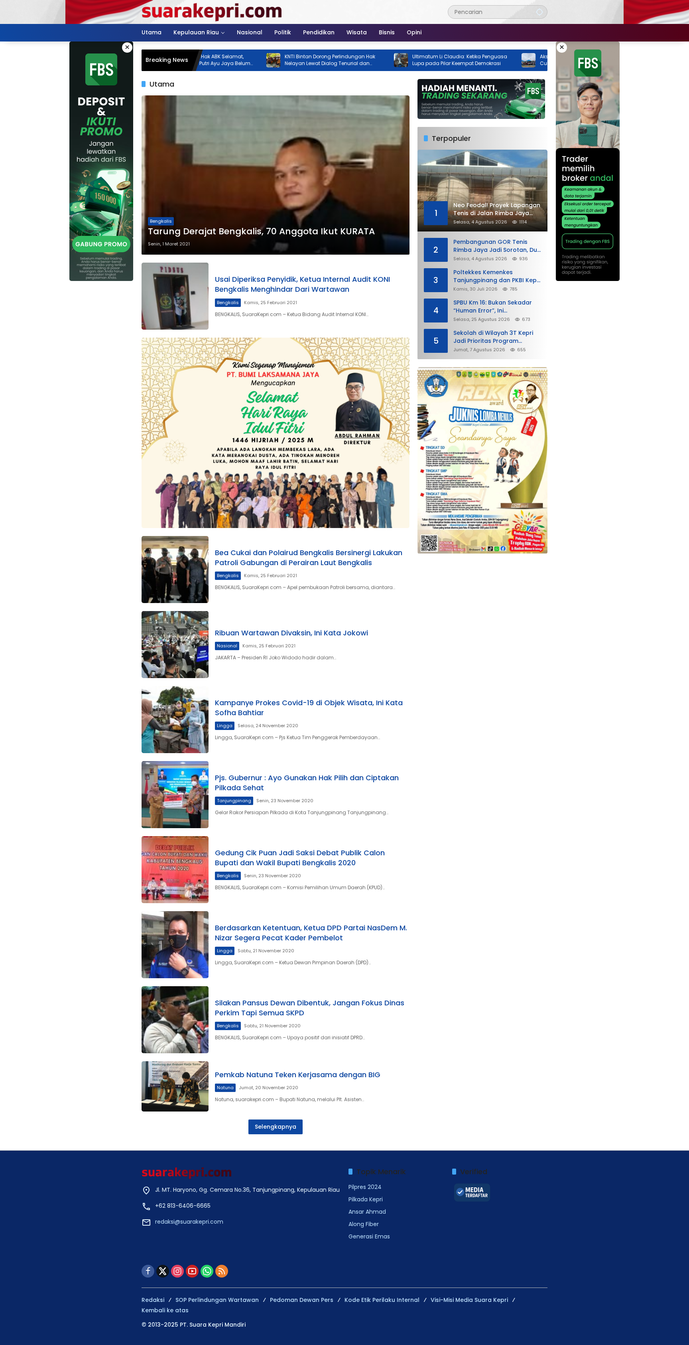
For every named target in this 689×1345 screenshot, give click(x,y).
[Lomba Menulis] (482, 460)
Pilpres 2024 (365, 1187)
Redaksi (153, 1300)
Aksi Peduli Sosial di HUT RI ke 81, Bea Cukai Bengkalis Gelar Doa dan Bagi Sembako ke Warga (525, 60)
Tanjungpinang (234, 800)
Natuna (225, 1087)
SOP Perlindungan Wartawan (217, 1300)
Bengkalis (161, 221)
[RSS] (221, 1271)
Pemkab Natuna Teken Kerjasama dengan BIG (297, 1075)
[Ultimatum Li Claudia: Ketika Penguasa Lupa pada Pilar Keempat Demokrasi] (342, 60)
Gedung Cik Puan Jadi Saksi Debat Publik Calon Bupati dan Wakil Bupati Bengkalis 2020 (300, 858)
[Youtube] (192, 1271)
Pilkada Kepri (365, 1199)
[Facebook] (148, 1271)
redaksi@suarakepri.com (189, 1222)
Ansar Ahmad (367, 1212)
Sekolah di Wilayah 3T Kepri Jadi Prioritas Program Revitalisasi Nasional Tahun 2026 (493, 337)
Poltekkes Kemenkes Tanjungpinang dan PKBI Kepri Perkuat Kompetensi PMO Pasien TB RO (496, 276)
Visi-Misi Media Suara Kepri (469, 1300)
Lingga (224, 725)
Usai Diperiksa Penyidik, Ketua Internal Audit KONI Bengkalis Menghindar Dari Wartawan (302, 284)
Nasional (227, 646)
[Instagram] (177, 1271)
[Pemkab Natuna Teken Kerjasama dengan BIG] (175, 1086)
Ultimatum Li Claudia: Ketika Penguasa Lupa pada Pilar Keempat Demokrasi (400, 60)
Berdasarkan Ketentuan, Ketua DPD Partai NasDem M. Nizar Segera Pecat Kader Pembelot (311, 933)
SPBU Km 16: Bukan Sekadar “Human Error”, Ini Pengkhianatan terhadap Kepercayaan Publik (492, 306)
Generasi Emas (369, 1236)
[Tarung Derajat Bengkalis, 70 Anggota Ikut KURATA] (275, 175)
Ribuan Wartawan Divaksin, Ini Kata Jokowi (291, 633)
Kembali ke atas (165, 1310)
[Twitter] (162, 1271)
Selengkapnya (275, 1127)
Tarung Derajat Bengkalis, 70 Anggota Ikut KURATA (261, 231)
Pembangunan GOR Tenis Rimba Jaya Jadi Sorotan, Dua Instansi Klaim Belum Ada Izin (497, 246)
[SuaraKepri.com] (212, 12)
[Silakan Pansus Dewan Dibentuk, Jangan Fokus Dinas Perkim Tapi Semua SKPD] (175, 1019)
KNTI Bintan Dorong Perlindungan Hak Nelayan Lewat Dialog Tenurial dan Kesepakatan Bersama (271, 60)
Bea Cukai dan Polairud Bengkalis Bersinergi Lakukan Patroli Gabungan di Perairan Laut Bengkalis (308, 558)
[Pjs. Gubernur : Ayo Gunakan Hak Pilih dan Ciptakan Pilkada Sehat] (175, 794)
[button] (539, 11)
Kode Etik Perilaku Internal (381, 1300)
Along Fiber (363, 1224)
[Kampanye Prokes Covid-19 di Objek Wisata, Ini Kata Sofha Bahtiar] (175, 719)
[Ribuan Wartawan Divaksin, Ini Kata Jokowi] (175, 644)
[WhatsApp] (207, 1271)
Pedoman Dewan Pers (301, 1300)
